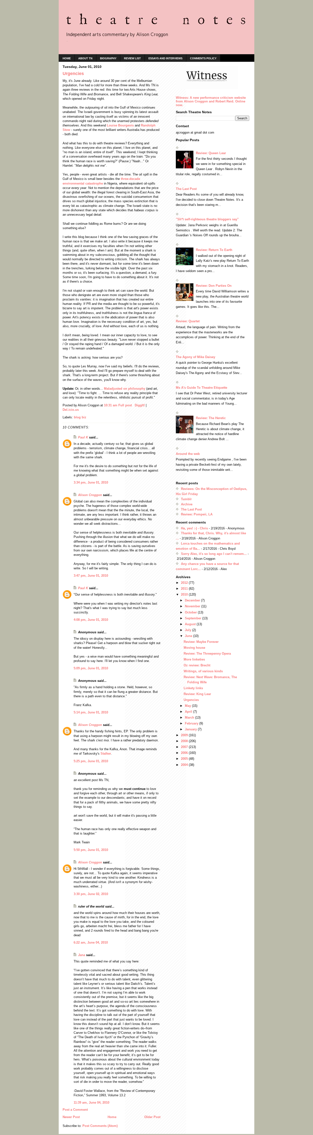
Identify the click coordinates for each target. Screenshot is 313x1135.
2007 (185, 747)
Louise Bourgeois (120, 125)
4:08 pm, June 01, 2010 (91, 620)
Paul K (83, 437)
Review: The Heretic (211, 418)
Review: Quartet (188, 321)
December (193, 600)
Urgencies (191, 700)
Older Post (152, 1117)
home (67, 58)
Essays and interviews (165, 58)
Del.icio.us (71, 410)
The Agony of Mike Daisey (195, 357)
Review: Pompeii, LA (196, 514)
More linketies (194, 659)
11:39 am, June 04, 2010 (91, 1102)
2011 (185, 588)
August (191, 624)
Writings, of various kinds (203, 671)
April (189, 711)
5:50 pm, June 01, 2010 (91, 850)
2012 (185, 583)
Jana (81, 955)
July (188, 630)
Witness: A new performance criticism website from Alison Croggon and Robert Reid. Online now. (211, 101)
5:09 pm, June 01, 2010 (91, 668)
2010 (185, 594)
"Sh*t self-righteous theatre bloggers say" (207, 219)
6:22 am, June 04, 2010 (91, 942)
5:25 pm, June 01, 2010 (91, 761)
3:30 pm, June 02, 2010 (91, 894)
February (192, 723)
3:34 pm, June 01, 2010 (91, 482)
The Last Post (186, 189)
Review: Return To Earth (214, 250)
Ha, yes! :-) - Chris (194, 528)
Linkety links (193, 688)
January (191, 729)
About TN (85, 58)
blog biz (80, 417)
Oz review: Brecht (197, 665)
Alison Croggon (90, 495)
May (188, 706)
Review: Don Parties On (214, 285)
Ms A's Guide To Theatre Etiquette (201, 387)
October (191, 612)
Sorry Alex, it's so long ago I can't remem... (214, 554)
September (193, 618)
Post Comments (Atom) (100, 1126)
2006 (185, 753)
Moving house (194, 647)
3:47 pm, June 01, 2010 (91, 575)
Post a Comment (75, 1109)
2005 (185, 759)
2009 (185, 735)
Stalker (106, 753)
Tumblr (186, 499)
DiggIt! (140, 405)
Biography (108, 58)
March (190, 717)
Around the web (188, 454)
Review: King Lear (197, 694)
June (189, 636)
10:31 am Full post (118, 405)
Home (112, 1117)
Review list (132, 58)
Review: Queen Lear (211, 153)
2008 (185, 741)
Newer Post (71, 1117)
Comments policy (203, 58)
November (193, 606)
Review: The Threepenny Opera (207, 653)
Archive (186, 504)
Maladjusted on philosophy (124, 388)
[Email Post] (134, 405)
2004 (185, 765)
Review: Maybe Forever (201, 642)
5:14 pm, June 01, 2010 (91, 712)
